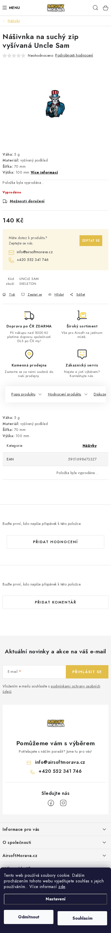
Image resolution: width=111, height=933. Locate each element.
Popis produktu (23, 394)
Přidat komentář (55, 602)
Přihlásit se (87, 671)
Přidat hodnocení (55, 541)
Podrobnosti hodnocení (74, 55)
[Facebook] (51, 803)
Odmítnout (28, 917)
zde (61, 887)
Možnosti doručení (27, 201)
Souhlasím (82, 918)
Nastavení (56, 899)
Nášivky (90, 445)
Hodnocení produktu (64, 394)
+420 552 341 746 (33, 259)
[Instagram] (63, 803)
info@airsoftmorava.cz (35, 252)
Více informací (44, 172)
